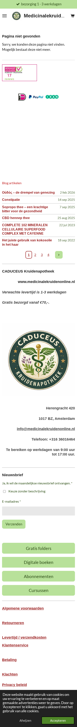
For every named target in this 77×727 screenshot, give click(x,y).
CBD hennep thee (16, 218)
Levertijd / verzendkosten (24, 637)
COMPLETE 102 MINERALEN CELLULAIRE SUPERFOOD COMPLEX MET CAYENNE (25, 229)
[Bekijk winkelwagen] (72, 16)
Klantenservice (15, 645)
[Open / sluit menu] (4, 16)
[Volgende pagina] (59, 255)
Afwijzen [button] (25, 720)
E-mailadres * (11, 501)
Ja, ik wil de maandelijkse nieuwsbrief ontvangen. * (37, 483)
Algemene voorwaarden (23, 608)
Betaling (9, 660)
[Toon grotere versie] (38, 359)
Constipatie (11, 199)
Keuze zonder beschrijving (26, 491)
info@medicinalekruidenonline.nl (46, 429)
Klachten (10, 674)
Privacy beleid (14, 685)
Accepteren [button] (58, 720)
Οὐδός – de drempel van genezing (28, 192)
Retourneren (13, 623)
